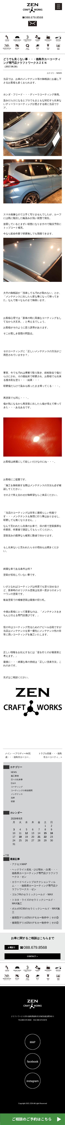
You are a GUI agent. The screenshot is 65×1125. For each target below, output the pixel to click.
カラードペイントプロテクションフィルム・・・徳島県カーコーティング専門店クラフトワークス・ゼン (35, 886)
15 (45, 833)
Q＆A (13, 783)
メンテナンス (17, 794)
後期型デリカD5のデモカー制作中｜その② (35, 922)
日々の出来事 (17, 779)
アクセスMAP (19, 864)
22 (45, 837)
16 (51, 833)
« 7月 (6, 855)
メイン (8, 753)
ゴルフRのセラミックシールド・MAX (32, 894)
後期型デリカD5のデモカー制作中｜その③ (35, 917)
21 (39, 837)
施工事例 (15, 776)
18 (20, 837)
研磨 (13, 801)
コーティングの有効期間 (21, 790)
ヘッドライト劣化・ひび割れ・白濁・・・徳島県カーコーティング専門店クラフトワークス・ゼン (35, 873)
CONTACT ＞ (32, 956)
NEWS (14, 772)
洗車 (13, 798)
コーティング (17, 787)
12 (26, 833)
